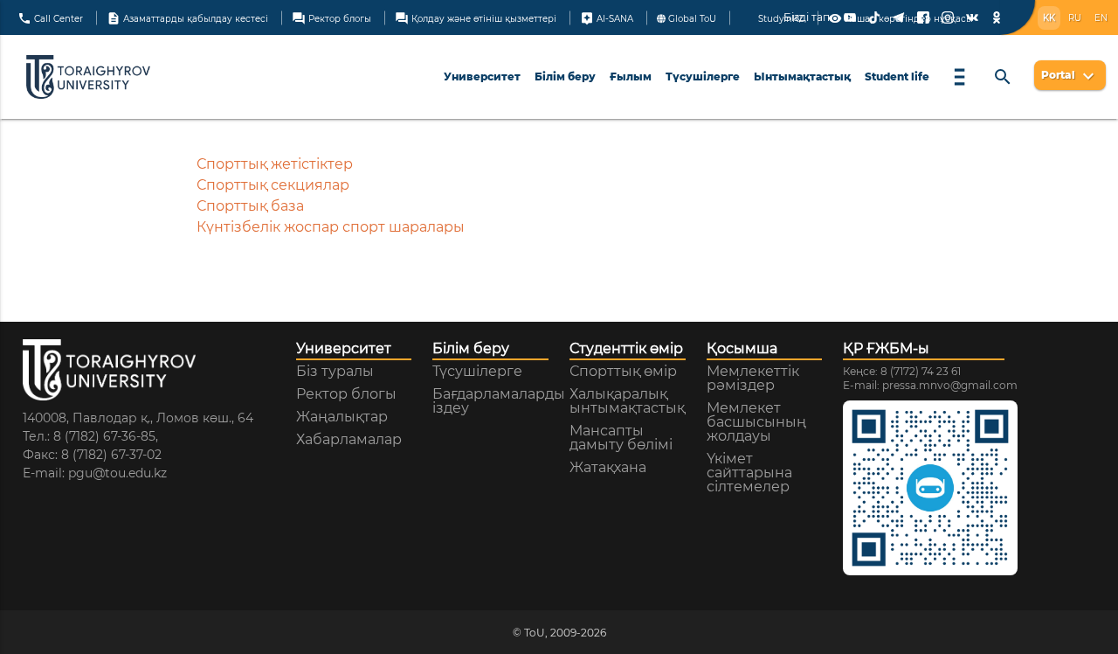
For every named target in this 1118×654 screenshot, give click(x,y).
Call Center (50, 17)
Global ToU (691, 18)
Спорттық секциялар (273, 185)
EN (1101, 18)
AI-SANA (606, 17)
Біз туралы (335, 372)
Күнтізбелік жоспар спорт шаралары (331, 227)
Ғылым (631, 76)
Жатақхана (607, 468)
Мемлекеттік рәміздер (753, 379)
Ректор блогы (331, 17)
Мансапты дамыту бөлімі (621, 438)
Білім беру (565, 76)
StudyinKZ (780, 18)
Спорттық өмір (623, 372)
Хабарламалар (349, 440)
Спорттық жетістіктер (275, 164)
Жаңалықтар (342, 417)
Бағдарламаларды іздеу (498, 401)
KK (1049, 18)
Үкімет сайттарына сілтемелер (749, 473)
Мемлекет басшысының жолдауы (756, 422)
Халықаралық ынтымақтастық (627, 401)
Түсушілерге (703, 76)
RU (1074, 18)
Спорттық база (250, 206)
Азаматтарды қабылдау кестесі (187, 17)
